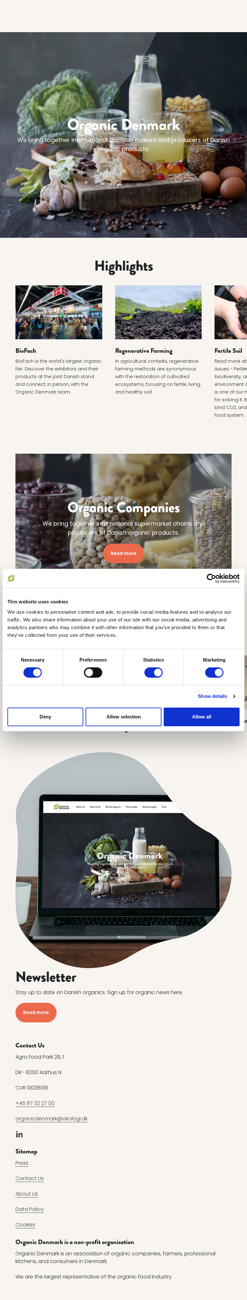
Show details (212, 696)
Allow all (201, 716)
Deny (45, 716)
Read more (123, 553)
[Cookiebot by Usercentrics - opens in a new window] (211, 578)
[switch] (93, 672)
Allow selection (123, 716)
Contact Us (29, 1178)
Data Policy (29, 1209)
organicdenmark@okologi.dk (51, 1118)
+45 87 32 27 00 (35, 1103)
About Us (26, 1194)
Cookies (25, 1224)
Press (21, 1163)
